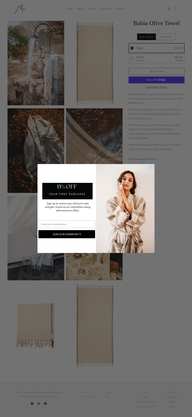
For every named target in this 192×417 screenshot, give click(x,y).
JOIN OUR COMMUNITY (66, 234)
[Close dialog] (151, 167)
